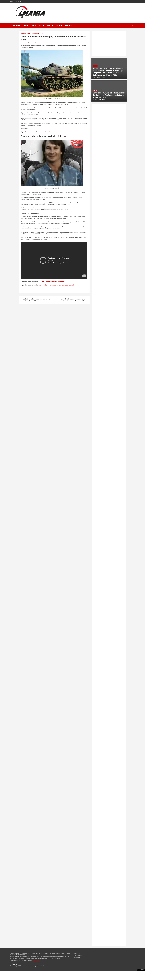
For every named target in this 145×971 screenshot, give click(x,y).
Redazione (77, 953)
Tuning (58, 25)
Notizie (67, 25)
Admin (103, 77)
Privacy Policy (78, 955)
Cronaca (23, 33)
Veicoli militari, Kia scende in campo (50, 132)
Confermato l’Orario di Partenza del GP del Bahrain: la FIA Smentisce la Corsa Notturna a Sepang (109, 95)
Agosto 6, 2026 (97, 77)
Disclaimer (77, 957)
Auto (25, 25)
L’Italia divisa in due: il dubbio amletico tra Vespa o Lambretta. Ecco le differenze (37, 300)
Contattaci (36, 960)
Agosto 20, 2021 (25, 43)
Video (41, 33)
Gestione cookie (140, 969)
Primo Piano (16, 25)
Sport (49, 25)
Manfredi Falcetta (35, 43)
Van (33, 25)
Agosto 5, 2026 (97, 99)
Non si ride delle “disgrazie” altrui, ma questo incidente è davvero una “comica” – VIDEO (72, 300)
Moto (40, 25)
